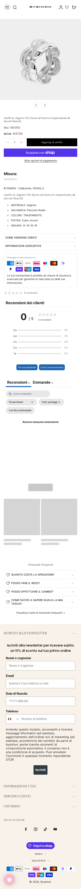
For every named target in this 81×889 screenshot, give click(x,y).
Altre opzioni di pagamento (40, 160)
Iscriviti (40, 769)
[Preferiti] (67, 7)
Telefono (12, 711)
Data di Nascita (16, 693)
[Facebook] (26, 829)
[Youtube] (55, 829)
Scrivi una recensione (51, 367)
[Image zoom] (40, 59)
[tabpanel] (40, 426)
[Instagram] (35, 829)
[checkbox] (20, 410)
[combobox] (13, 719)
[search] (15, 7)
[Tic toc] (45, 829)
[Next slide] (45, 105)
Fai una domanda (27, 367)
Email (10, 675)
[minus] (7, 142)
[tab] (43, 383)
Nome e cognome (18, 658)
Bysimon (45, 881)
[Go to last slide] (36, 105)
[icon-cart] (73, 7)
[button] (52, 142)
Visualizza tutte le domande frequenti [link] (39, 612)
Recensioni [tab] (18, 382)
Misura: (10, 174)
